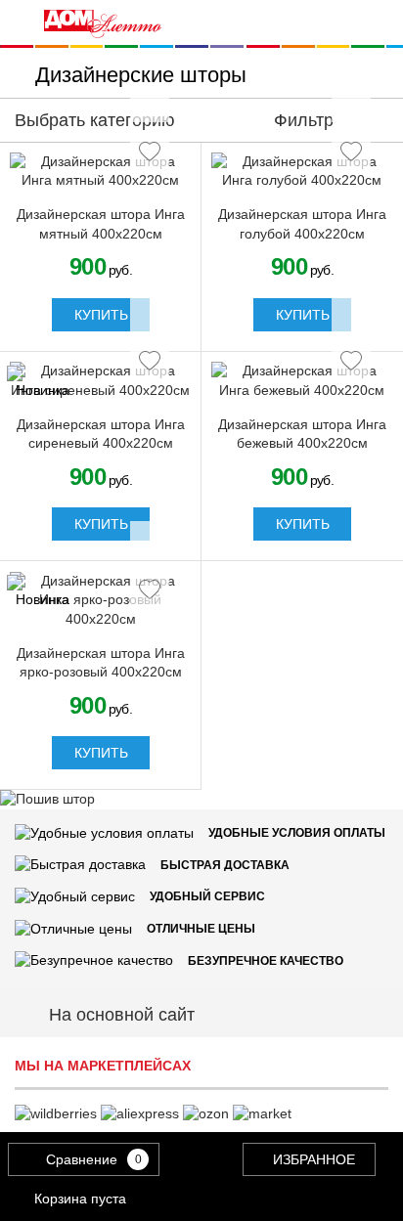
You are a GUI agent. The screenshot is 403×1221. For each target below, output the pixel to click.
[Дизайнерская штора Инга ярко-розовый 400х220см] (101, 601)
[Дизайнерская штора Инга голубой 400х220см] (302, 172)
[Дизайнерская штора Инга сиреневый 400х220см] (101, 381)
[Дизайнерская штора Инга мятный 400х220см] (101, 172)
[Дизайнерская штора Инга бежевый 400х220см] (302, 381)
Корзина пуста (80, 1198)
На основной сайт (122, 1015)
